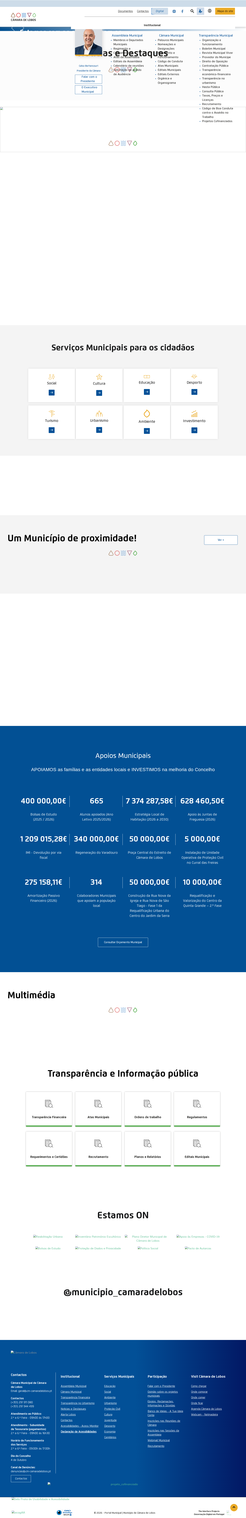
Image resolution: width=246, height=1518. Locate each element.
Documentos (125, 11)
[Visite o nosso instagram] (174, 11)
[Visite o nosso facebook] (182, 11)
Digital (160, 11)
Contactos (143, 11)
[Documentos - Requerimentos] (49, 1131)
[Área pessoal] (200, 11)
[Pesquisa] (192, 11)
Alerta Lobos (68, 1414)
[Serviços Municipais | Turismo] (52, 407)
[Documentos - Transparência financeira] (49, 1091)
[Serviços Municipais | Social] (52, 370)
